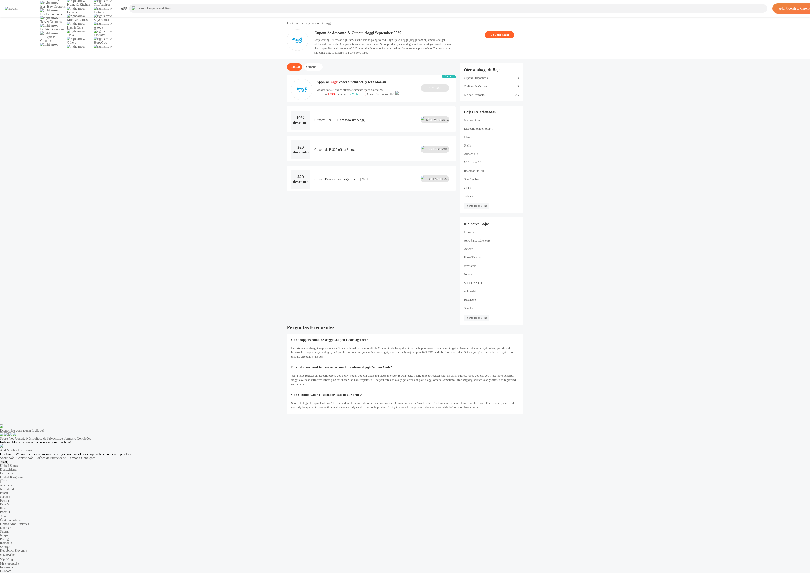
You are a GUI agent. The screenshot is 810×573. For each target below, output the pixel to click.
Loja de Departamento (307, 23)
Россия (5, 512)
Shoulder (469, 308)
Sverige (5, 547)
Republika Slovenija (13, 550)
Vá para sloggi (499, 34)
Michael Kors (472, 120)
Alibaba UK (471, 154)
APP (124, 8)
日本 (3, 481)
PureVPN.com (472, 257)
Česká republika (11, 520)
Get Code (439, 88)
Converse (469, 232)
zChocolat (470, 291)
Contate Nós (23, 438)
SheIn (467, 145)
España (5, 504)
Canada (5, 496)
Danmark (6, 528)
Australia (6, 485)
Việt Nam (6, 559)
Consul (468, 187)
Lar (289, 23)
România (6, 543)
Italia (3, 508)
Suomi (4, 531)
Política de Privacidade (47, 438)
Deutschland (8, 469)
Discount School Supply (478, 128)
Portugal (5, 539)
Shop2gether (471, 179)
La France (7, 473)
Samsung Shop (473, 282)
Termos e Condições (77, 438)
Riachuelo (470, 299)
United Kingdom (11, 477)
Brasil (3, 461)
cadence (468, 196)
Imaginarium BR (474, 170)
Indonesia (6, 567)
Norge (4, 535)
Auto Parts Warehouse (477, 240)
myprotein (470, 265)
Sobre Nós (7, 438)
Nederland (7, 489)
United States (9, 465)
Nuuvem (469, 274)
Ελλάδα (5, 571)
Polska (4, 500)
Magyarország (9, 563)
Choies (468, 137)
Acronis (468, 249)
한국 (3, 516)
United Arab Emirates (14, 524)
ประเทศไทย (8, 555)
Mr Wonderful (472, 162)
